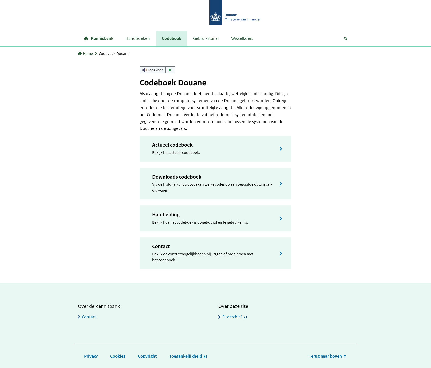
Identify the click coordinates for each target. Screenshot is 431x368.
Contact (161, 247)
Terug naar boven (326, 356)
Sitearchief (232, 317)
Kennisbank (102, 38)
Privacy (91, 356)
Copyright (147, 356)
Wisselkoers (242, 38)
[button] (157, 69)
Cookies (117, 356)
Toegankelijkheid (185, 356)
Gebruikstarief (206, 38)
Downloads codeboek (176, 177)
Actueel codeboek (172, 145)
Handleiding (166, 215)
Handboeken (137, 38)
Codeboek (171, 38)
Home (88, 53)
